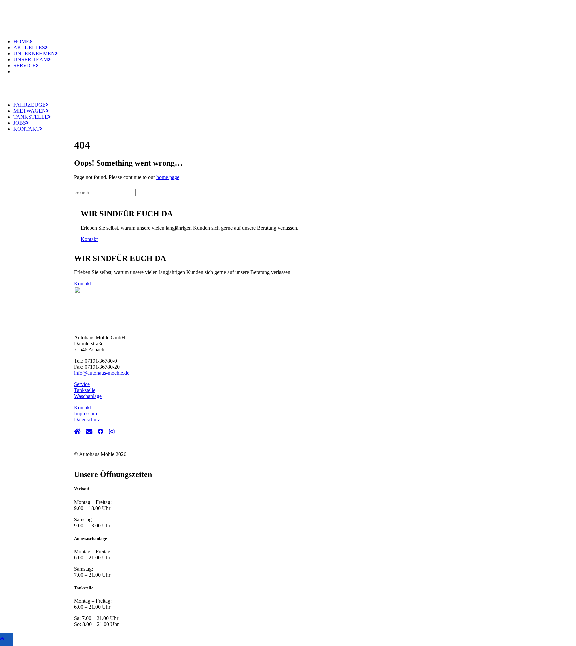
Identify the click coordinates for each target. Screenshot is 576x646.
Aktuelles (29, 47)
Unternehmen (34, 53)
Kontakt (26, 129)
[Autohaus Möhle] (288, 16)
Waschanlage (88, 396)
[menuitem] (294, 42)
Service (24, 65)
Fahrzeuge (29, 105)
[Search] (105, 192)
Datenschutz (87, 419)
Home (21, 41)
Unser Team (30, 59)
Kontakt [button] (89, 239)
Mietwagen (29, 111)
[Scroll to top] (6, 639)
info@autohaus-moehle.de (101, 373)
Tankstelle (30, 117)
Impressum (85, 413)
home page (167, 177)
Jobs (19, 123)
